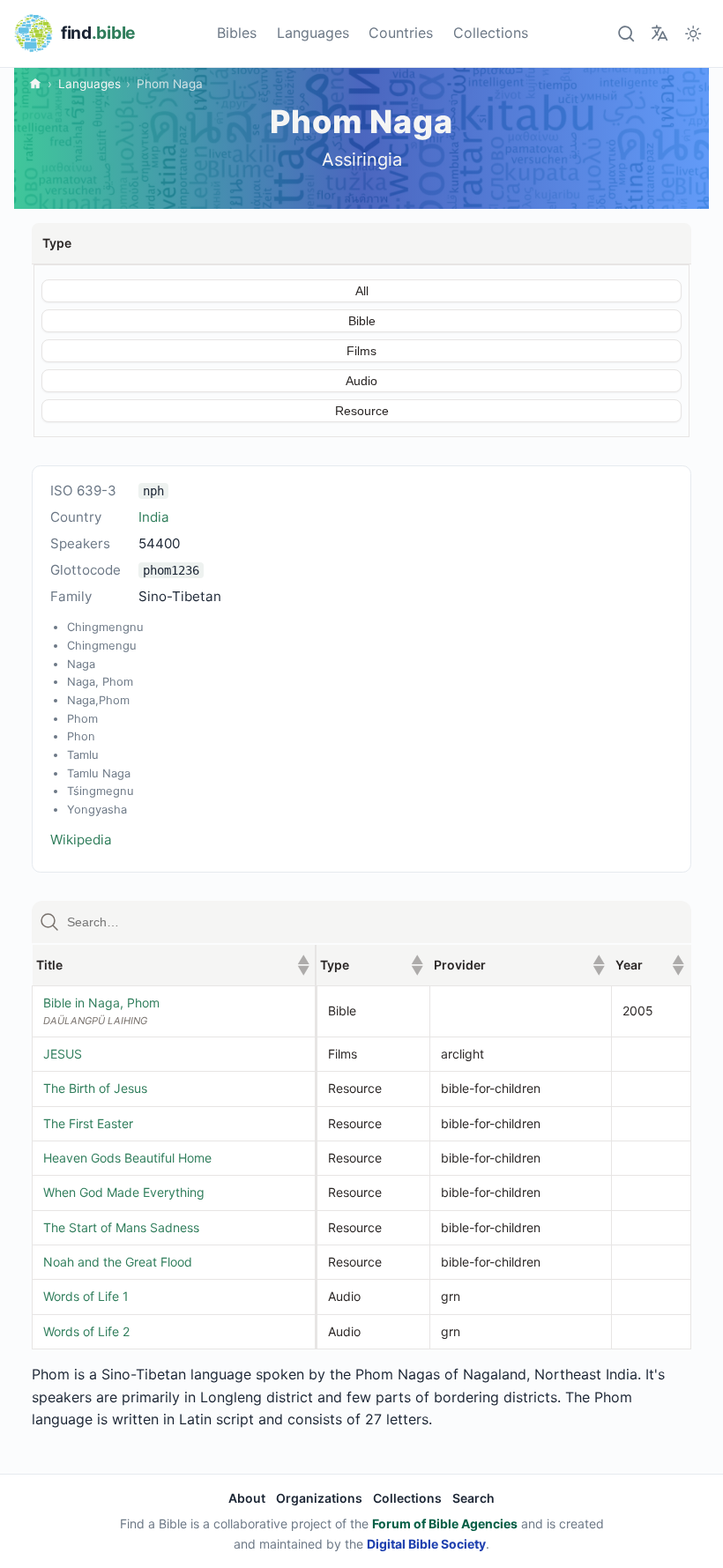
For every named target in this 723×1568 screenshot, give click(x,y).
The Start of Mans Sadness (121, 1227)
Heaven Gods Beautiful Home (127, 1157)
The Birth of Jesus (95, 1088)
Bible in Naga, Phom (101, 1002)
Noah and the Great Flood (117, 1261)
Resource (362, 411)
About (246, 1497)
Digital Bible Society (426, 1543)
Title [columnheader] (173, 964)
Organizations (319, 1497)
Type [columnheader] (371, 964)
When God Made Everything (124, 1192)
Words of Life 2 (86, 1331)
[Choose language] (659, 33)
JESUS (62, 1053)
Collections (490, 32)
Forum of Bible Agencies (445, 1523)
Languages (313, 32)
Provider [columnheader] (519, 964)
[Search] (625, 33)
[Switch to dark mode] (693, 33)
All (362, 291)
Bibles (237, 32)
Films (361, 351)
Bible (362, 321)
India (153, 517)
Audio (361, 381)
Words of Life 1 (86, 1296)
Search (473, 1497)
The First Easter (88, 1123)
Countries (401, 32)
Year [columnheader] (649, 964)
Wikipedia (81, 839)
